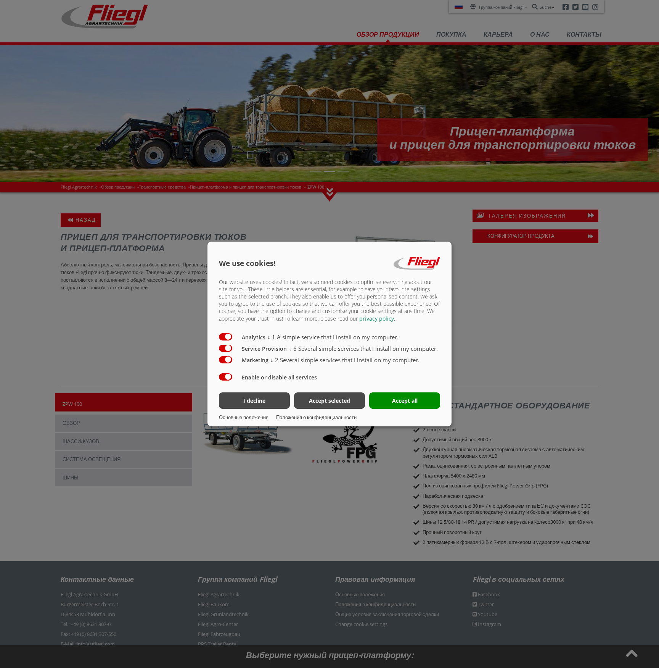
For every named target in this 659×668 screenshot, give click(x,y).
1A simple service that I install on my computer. (333, 337)
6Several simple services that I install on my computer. (363, 348)
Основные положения (243, 417)
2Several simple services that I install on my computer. (345, 360)
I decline (254, 400)
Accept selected (329, 400)
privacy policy (376, 318)
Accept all (405, 400)
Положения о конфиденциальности (316, 417)
